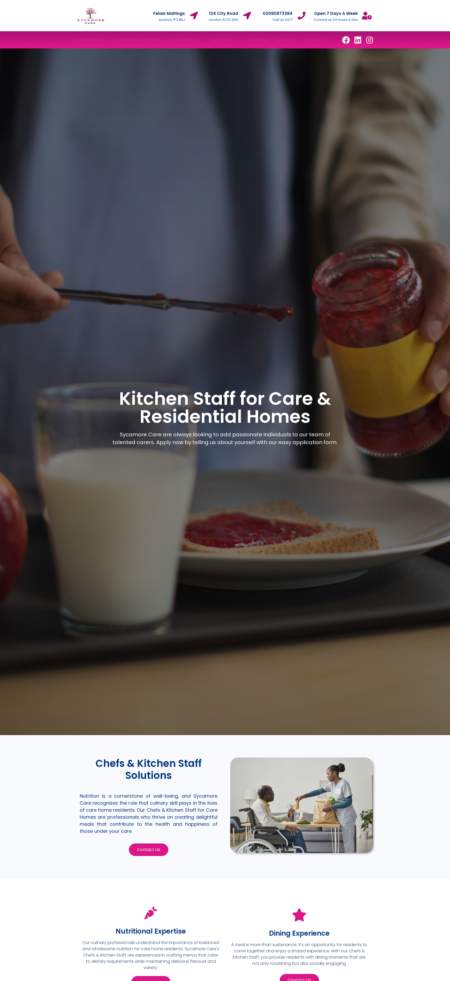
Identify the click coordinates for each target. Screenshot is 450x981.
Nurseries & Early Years (139, 40)
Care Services (90, 40)
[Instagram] (369, 40)
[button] (148, 849)
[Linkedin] (358, 40)
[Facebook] (346, 40)
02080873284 (277, 13)
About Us (286, 40)
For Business (183, 40)
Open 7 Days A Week (336, 13)
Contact (313, 40)
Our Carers (221, 40)
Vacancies (257, 40)
